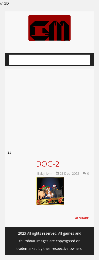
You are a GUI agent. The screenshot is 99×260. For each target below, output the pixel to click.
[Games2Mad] (49, 27)
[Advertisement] (49, 108)
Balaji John (44, 173)
